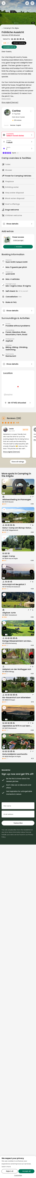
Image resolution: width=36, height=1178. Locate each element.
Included (19, 247)
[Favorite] (32, 3)
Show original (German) (10, 102)
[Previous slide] (4, 487)
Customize (18, 1175)
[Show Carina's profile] (31, 111)
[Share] (27, 3)
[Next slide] (32, 487)
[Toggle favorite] (4, 481)
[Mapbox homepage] (8, 394)
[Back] (4, 3)
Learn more (6, 1166)
